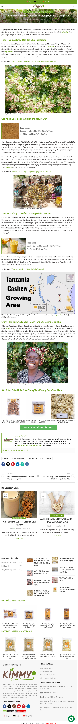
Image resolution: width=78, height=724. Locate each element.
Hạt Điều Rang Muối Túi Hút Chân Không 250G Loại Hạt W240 (10, 625)
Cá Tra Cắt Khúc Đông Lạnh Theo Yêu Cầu (41, 572)
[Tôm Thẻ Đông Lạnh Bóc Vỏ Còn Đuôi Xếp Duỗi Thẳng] (55, 570)
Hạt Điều (43, 12)
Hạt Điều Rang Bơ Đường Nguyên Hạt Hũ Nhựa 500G (48, 625)
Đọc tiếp (19, 538)
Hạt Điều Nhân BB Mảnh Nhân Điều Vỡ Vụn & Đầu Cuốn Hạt (29, 656)
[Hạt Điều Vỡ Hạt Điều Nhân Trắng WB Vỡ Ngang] (63, 406)
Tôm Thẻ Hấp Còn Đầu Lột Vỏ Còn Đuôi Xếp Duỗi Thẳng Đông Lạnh (42, 562)
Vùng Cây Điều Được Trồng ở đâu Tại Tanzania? (28, 269)
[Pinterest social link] (13, 464)
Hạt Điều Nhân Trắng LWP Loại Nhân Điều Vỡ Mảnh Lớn (41, 593)
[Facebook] (3, 451)
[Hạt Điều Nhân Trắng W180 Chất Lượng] (55, 560)
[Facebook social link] (3, 464)
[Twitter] (11, 451)
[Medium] (24, 451)
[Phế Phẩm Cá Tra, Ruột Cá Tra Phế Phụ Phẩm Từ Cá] (30, 583)
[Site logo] (38, 6)
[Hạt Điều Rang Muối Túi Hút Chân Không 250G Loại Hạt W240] (9, 613)
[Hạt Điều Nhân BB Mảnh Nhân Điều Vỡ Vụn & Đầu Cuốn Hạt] (28, 644)
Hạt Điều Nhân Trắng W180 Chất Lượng (66, 560)
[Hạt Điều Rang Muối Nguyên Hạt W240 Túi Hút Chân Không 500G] (13, 406)
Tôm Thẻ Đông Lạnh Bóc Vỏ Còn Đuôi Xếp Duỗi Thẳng (67, 570)
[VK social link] (27, 464)
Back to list (38, 476)
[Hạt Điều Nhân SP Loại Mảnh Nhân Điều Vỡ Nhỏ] (55, 590)
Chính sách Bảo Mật (46, 671)
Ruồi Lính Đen (6, 566)
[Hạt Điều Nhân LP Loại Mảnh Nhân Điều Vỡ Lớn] (9, 644)
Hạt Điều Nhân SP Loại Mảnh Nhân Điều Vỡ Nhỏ (66, 589)
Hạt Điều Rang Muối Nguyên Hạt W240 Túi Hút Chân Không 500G (13, 421)
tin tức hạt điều (46, 458)
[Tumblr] (17, 451)
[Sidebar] (2, 219)
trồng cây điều (57, 315)
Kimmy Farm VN (34, 19)
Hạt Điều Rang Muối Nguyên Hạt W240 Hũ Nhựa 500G (67, 625)
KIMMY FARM (7, 684)
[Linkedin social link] (18, 464)
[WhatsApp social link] (22, 464)
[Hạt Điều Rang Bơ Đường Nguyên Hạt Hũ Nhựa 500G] (47, 613)
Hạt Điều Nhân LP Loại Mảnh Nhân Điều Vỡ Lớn (10, 656)
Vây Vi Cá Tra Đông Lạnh (66, 579)
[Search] (74, 6)
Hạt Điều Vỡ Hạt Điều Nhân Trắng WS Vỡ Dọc (48, 655)
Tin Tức (49, 12)
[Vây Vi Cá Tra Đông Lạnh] (55, 580)
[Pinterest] (14, 451)
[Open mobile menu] (2, 6)
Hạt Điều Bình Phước (8, 562)
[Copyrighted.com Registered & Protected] (20, 711)
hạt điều (19, 445)
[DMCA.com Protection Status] (8, 711)
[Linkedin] (6, 451)
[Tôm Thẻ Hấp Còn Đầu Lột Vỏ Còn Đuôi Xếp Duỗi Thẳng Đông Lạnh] (30, 562)
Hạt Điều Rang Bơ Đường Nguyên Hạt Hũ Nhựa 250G (38, 421)
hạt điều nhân (27, 445)
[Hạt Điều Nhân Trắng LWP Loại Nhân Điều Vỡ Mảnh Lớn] (30, 593)
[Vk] (22, 451)
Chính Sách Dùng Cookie (47, 675)
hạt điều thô (33, 458)
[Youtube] (19, 451)
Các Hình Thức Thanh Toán (48, 678)
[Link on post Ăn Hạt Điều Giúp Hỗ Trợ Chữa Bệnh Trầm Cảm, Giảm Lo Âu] (57, 500)
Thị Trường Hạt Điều (31, 12)
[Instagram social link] (14, 706)
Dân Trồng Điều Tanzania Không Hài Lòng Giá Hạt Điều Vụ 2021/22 (35, 61)
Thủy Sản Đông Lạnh (8, 570)
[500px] (27, 451)
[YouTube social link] (19, 706)
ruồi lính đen (37, 445)
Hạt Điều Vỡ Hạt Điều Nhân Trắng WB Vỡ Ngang (63, 421)
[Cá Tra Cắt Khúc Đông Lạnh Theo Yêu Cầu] (30, 573)
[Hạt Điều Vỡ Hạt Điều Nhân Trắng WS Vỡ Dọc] (47, 644)
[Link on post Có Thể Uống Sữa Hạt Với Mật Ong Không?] (19, 500)
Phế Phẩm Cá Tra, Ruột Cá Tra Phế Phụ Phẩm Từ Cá (42, 583)
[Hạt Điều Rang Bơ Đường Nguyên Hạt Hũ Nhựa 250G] (38, 406)
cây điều (8, 328)
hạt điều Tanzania (19, 458)
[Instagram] (9, 451)
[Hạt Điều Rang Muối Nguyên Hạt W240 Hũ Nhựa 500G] (66, 613)
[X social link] (8, 464)
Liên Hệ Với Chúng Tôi (46, 668)
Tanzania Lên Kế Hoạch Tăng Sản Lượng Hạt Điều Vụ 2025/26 (33, 172)
